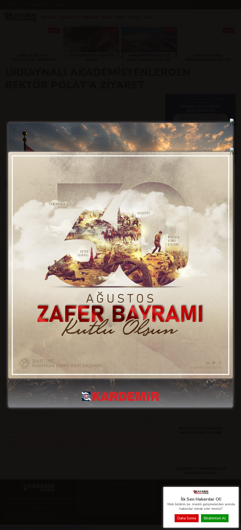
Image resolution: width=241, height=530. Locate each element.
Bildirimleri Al (215, 518)
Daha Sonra (186, 518)
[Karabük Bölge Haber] (201, 493)
